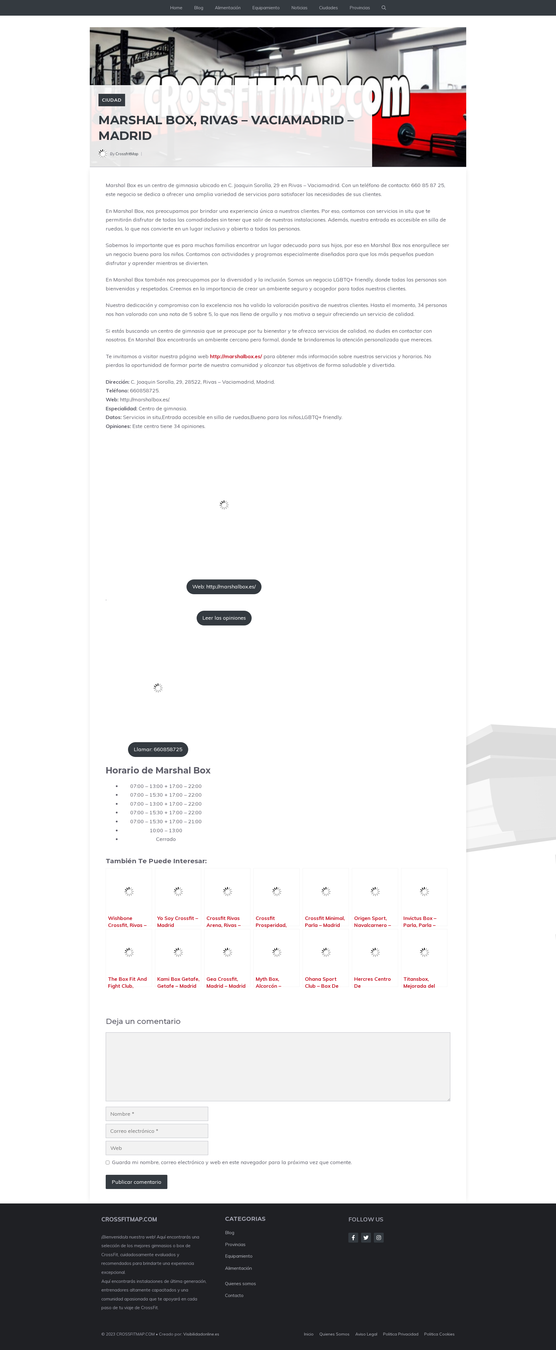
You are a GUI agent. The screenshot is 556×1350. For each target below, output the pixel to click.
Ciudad (112, 100)
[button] (384, 8)
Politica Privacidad (400, 1334)
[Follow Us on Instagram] (379, 1238)
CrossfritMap (127, 153)
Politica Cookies (439, 1334)
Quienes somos (240, 1283)
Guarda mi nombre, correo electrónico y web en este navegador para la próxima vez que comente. (232, 1162)
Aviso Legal (366, 1334)
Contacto (234, 1295)
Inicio (309, 1334)
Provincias (360, 7)
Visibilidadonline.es (201, 1334)
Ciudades (328, 7)
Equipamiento (266, 7)
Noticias (299, 7)
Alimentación (228, 7)
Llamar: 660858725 (158, 749)
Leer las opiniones (224, 617)
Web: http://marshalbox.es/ (224, 586)
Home (176, 7)
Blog (198, 7)
